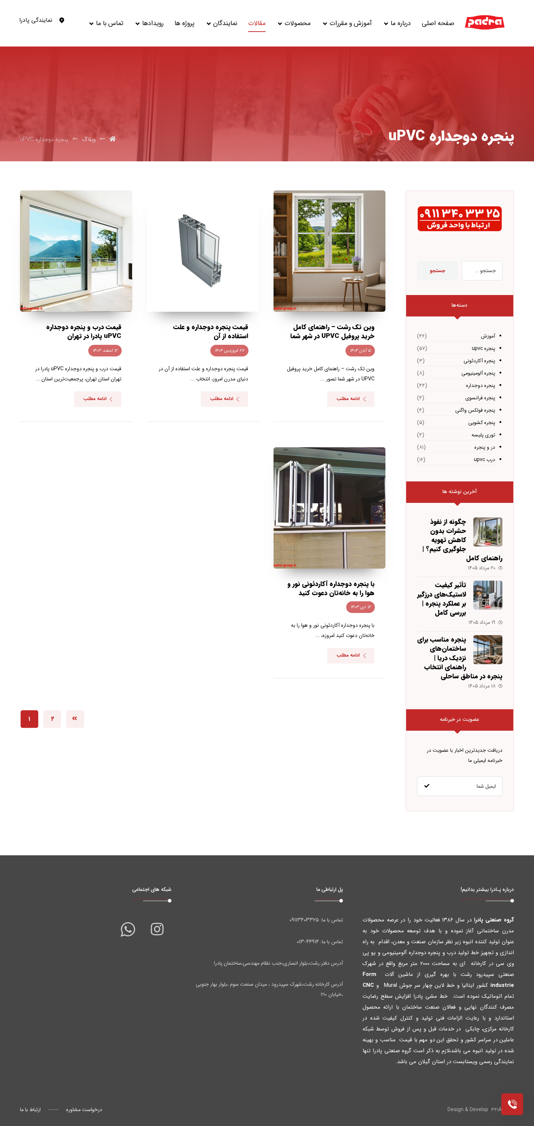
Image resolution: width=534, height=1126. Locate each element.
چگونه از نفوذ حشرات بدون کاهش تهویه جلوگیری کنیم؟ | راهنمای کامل (462, 540)
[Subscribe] (427, 786)
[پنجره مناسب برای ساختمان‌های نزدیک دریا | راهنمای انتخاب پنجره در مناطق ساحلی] (487, 649)
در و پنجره (484, 447)
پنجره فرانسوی (480, 398)
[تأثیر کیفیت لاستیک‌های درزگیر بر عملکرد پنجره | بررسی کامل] (487, 595)
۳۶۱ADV (499, 1110)
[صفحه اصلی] (112, 139)
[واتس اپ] (127, 929)
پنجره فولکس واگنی (475, 410)
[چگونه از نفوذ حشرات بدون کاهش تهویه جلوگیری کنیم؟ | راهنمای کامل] (487, 531)
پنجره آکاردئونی (479, 361)
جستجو (437, 271)
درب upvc (484, 460)
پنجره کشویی (481, 423)
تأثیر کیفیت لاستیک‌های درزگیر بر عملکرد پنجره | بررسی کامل (441, 599)
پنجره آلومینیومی (478, 373)
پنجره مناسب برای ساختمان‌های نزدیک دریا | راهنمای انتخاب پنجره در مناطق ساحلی (459, 657)
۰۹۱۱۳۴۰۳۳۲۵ (304, 920)
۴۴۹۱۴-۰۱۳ (308, 941)
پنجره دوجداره (480, 386)
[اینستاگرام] (156, 929)
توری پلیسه (483, 435)
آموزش (488, 336)
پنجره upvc (483, 348)
